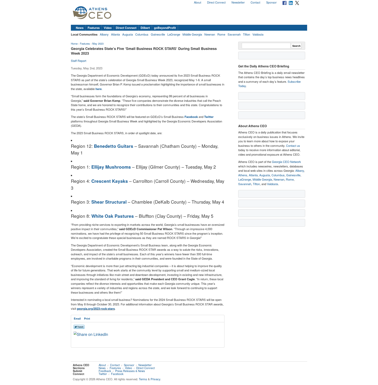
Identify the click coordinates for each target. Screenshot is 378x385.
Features (94, 28)
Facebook (117, 374)
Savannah (234, 34)
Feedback (105, 371)
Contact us (293, 145)
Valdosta (257, 34)
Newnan (209, 34)
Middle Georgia (192, 34)
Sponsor (271, 2)
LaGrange (173, 34)
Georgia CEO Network (286, 162)
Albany (104, 34)
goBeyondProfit (165, 28)
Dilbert (145, 28)
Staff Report (78, 61)
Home (74, 43)
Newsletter (238, 2)
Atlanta (115, 34)
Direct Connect (216, 2)
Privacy (155, 379)
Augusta (127, 34)
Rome (221, 34)
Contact (255, 2)
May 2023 (98, 43)
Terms (143, 379)
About (197, 2)
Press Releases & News (130, 371)
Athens (242, 175)
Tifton (246, 34)
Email (77, 318)
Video (108, 28)
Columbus (141, 34)
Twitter (103, 374)
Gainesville (158, 34)
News (79, 28)
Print (87, 318)
